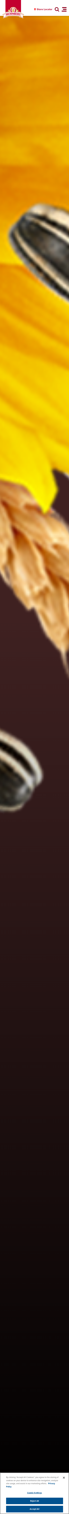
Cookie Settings (34, 1492)
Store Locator (44, 9)
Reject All (34, 1500)
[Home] (13, 13)
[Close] (63, 1477)
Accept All (34, 1509)
